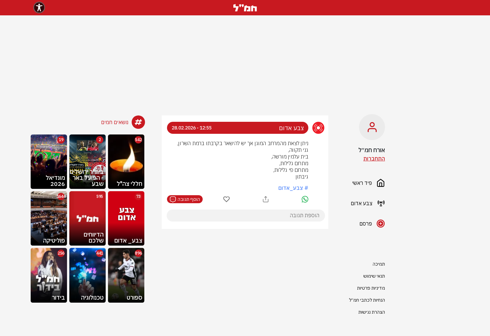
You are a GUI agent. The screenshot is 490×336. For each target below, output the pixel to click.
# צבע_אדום (293, 188)
